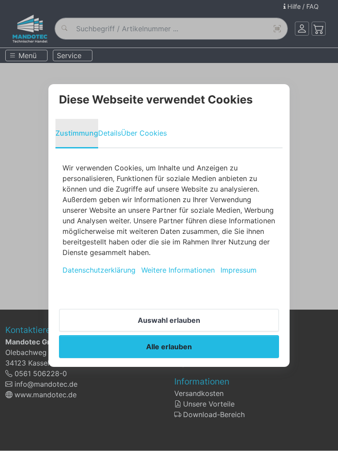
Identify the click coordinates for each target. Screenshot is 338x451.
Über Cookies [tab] (144, 133)
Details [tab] (109, 133)
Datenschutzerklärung (99, 270)
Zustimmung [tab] (76, 133)
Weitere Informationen (178, 270)
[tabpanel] (169, 218)
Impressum (238, 270)
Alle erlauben (169, 346)
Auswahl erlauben (169, 320)
